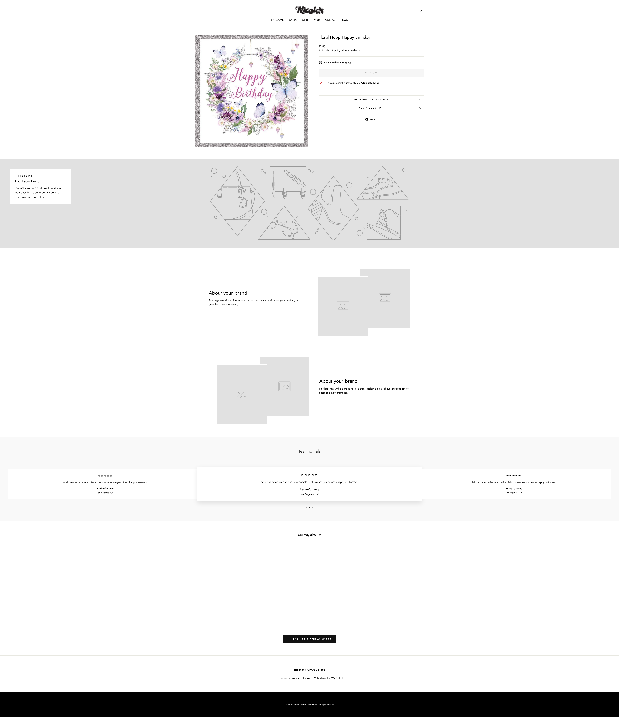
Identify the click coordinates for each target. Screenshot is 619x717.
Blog (344, 20)
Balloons (277, 20)
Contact (331, 20)
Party (316, 20)
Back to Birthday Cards (312, 639)
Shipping (336, 50)
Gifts (305, 20)
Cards (293, 20)
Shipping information (371, 99)
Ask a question (371, 107)
